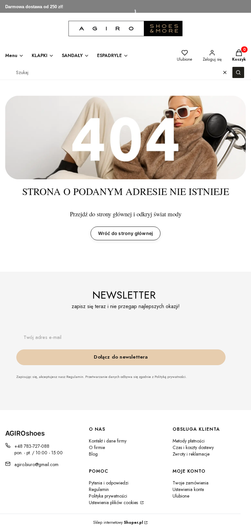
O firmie (97, 447)
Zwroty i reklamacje (191, 454)
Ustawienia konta (188, 489)
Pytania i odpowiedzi (108, 483)
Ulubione (181, 496)
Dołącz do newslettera (121, 357)
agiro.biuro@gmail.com (36, 464)
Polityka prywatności (108, 496)
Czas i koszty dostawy (193, 447)
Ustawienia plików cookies (114, 502)
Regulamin (99, 489)
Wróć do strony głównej (125, 233)
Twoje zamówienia (191, 483)
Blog (93, 454)
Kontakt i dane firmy (107, 441)
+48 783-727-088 (31, 446)
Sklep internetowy (118, 522)
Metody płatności (189, 441)
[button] (238, 72)
